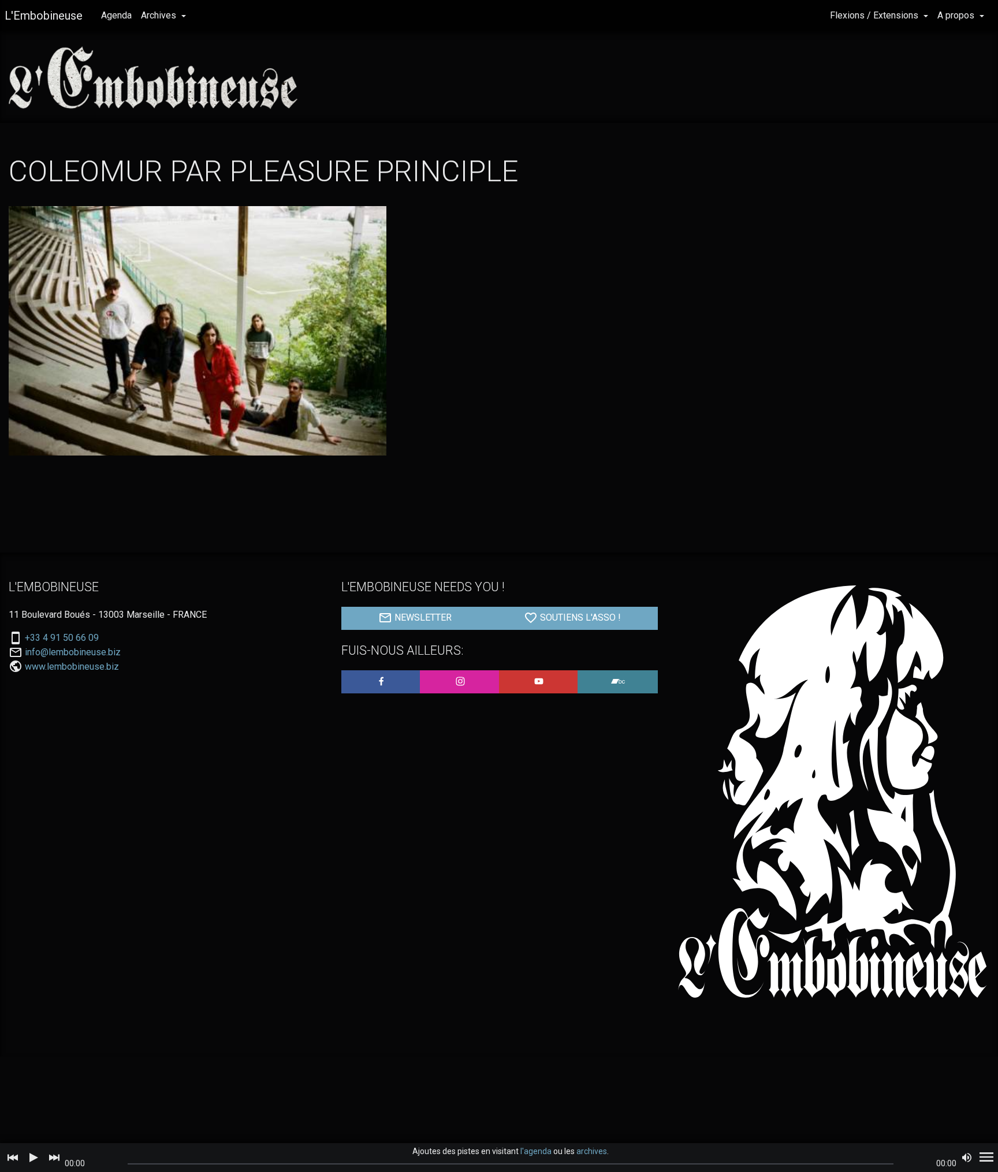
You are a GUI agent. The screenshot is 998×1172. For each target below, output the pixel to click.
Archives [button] (159, 15)
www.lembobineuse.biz (72, 666)
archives (591, 1151)
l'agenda (536, 1151)
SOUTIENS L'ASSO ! (579, 617)
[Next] (54, 1157)
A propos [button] (957, 15)
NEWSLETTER (422, 617)
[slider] (511, 1163)
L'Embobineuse (44, 16)
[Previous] (12, 1157)
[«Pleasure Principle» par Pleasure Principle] (197, 331)
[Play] (33, 1157)
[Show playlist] (986, 1157)
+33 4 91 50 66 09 (62, 638)
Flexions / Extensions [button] (875, 15)
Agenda (116, 15)
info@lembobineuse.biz (73, 652)
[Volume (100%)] (966, 1157)
